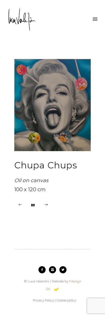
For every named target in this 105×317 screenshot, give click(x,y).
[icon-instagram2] (54, 269)
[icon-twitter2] (63, 269)
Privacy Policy (43, 300)
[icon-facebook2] (43, 269)
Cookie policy (66, 300)
